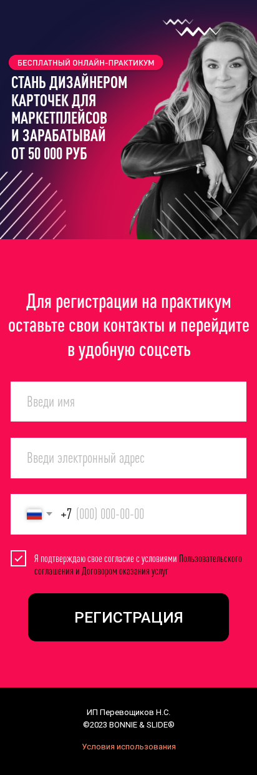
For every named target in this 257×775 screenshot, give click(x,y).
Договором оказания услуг (125, 570)
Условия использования (129, 746)
